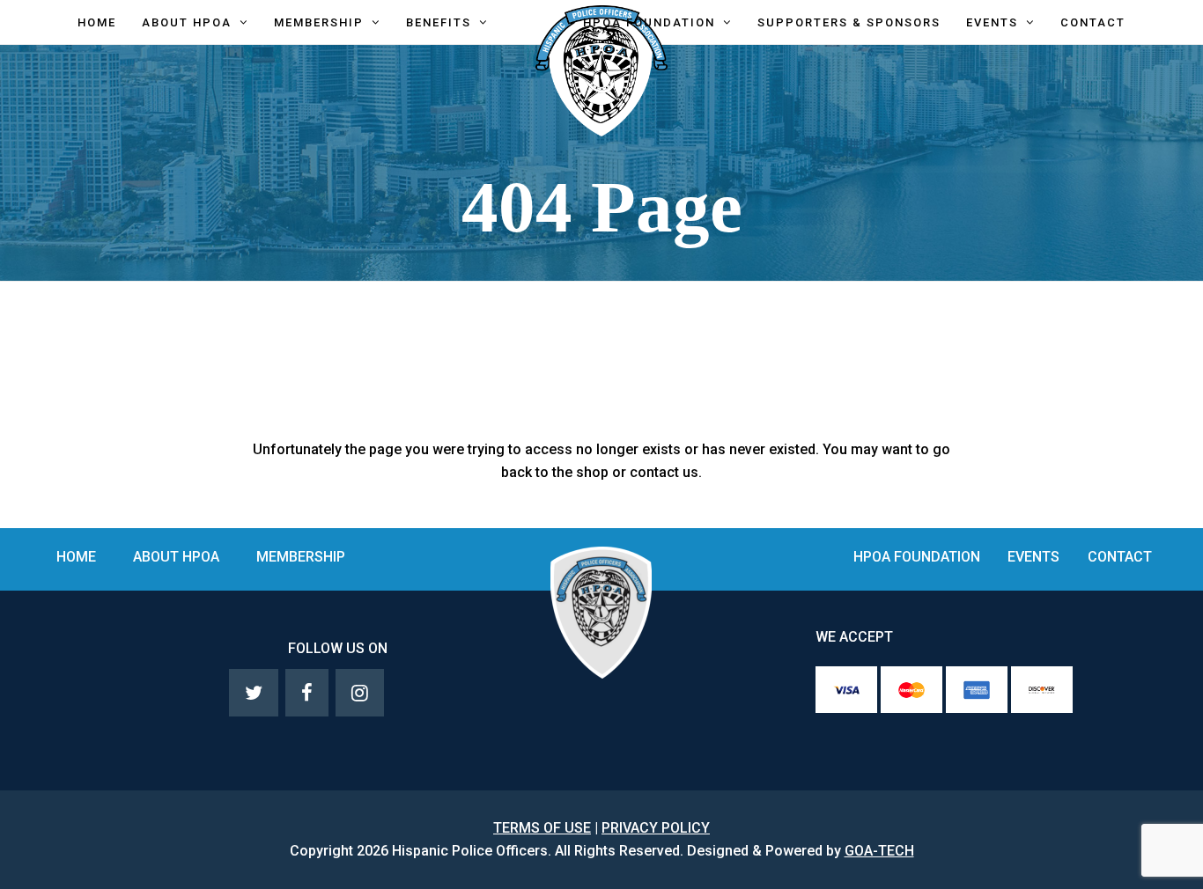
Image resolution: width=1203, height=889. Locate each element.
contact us (664, 472)
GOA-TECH (879, 850)
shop (592, 472)
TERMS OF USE (542, 827)
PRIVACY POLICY (656, 827)
